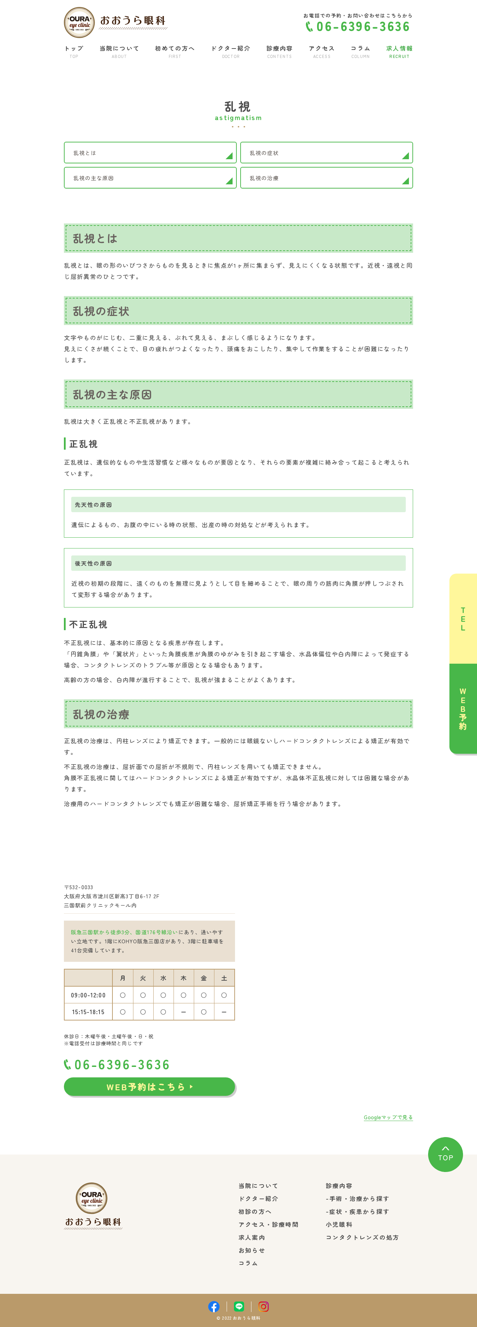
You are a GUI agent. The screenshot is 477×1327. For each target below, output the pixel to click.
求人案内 (252, 1237)
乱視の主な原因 (93, 178)
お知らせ (252, 1250)
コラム (249, 1263)
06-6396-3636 (122, 1063)
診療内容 (339, 1185)
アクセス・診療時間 (269, 1224)
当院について (259, 1185)
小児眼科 (339, 1224)
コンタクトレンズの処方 (362, 1237)
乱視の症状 (264, 152)
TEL (463, 618)
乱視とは (85, 152)
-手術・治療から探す (358, 1198)
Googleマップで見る (388, 1117)
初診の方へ (255, 1211)
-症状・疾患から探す (358, 1211)
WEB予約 (463, 708)
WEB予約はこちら (146, 1086)
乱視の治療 (264, 178)
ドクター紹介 (259, 1198)
